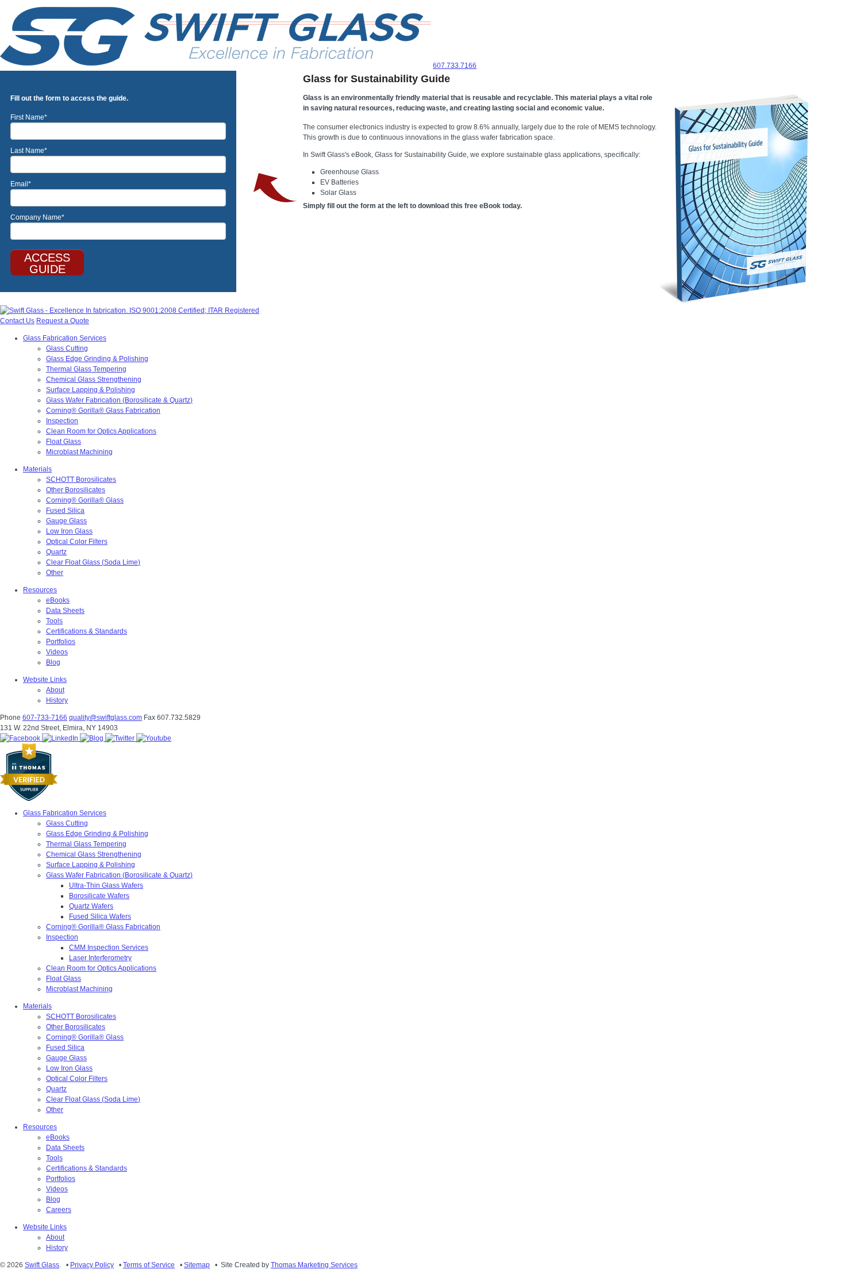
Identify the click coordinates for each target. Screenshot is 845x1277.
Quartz (56, 552)
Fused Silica (65, 511)
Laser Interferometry (100, 958)
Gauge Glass (66, 521)
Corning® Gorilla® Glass (85, 500)
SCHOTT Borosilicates (81, 479)
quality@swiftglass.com (105, 718)
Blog (53, 662)
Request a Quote (62, 321)
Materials (37, 469)
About (55, 690)
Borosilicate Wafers (99, 896)
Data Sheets (65, 611)
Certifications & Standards (86, 631)
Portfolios (60, 642)
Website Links (45, 680)
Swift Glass (42, 1265)
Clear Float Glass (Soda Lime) (93, 562)
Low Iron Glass (69, 531)
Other (54, 573)
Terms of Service (149, 1265)
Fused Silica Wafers (100, 916)
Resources (40, 590)
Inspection (62, 421)
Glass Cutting (67, 348)
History (57, 700)
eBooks (58, 600)
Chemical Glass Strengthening (93, 379)
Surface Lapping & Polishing (90, 390)
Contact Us (17, 321)
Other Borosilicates (75, 490)
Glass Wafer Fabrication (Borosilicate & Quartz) (119, 400)
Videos (57, 652)
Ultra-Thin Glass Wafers (106, 885)
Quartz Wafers (91, 906)
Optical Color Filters (76, 542)
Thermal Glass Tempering (86, 369)
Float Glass (63, 442)
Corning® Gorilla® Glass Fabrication (103, 411)
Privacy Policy (92, 1265)
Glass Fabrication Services (64, 338)
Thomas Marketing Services (314, 1265)
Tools (54, 621)
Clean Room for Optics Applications (101, 431)
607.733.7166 (455, 66)
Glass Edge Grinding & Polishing (97, 359)
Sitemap (197, 1265)
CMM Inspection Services (108, 948)
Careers (58, 1210)
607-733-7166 (44, 718)
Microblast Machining (79, 452)
